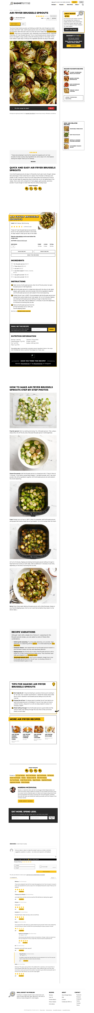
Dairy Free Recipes (31, 775)
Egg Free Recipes (41, 775)
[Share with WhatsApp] (31, 188)
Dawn (26, 935)
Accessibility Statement (57, 1010)
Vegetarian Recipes (15, 782)
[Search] (82, 4)
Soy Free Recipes (14, 780)
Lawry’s (35, 643)
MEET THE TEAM (71, 29)
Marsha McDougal (20, 17)
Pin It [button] (51, 108)
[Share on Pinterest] (40, 188)
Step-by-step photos (17, 236)
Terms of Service (49, 1010)
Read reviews (53, 16)
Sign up (53, 2)
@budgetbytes (25, 363)
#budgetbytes (38, 363)
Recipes (11, 10)
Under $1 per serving (25, 780)
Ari (26, 955)
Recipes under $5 (31, 777)
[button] (36, 16)
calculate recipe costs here (24, 311)
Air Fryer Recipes (20, 775)
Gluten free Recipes (15, 777)
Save (23, 23)
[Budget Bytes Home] (20, 3)
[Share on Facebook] (26, 188)
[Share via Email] (35, 188)
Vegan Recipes (36, 780)
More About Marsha (26, 801)
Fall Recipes (50, 775)
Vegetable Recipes (17, 10)
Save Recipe (22, 251)
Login (81, 2)
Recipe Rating (18, 861)
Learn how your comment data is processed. (35, 874)
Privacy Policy (42, 1010)
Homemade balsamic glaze (21, 657)
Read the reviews (33, 255)
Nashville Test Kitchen (30, 113)
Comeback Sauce (32, 655)
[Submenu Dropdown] (56, 4)
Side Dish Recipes (42, 777)
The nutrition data (15, 348)
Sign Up (74, 2)
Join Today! (74, 45)
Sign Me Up (51, 817)
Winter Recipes (25, 782)
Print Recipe (44, 251)
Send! (51, 329)
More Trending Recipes (71, 98)
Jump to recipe (14, 23)
